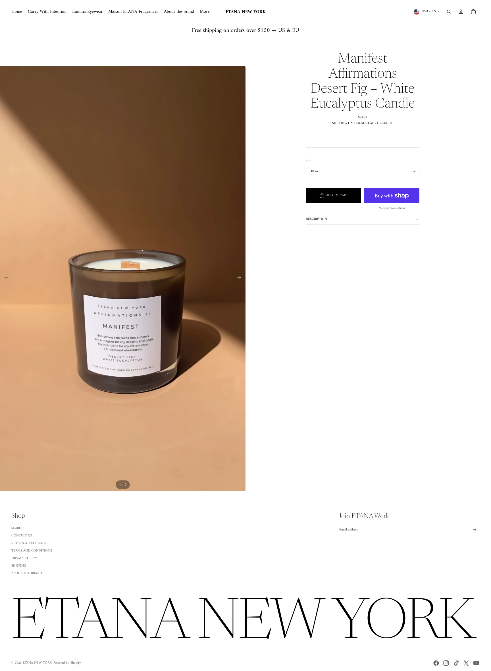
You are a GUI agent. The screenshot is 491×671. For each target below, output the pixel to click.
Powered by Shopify (67, 663)
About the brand (26, 573)
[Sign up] (475, 530)
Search (17, 528)
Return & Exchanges (29, 543)
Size (308, 161)
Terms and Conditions (31, 551)
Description (316, 219)
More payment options (392, 208)
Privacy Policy (24, 558)
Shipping (18, 566)
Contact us (21, 536)
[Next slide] (241, 278)
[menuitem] (16, 11)
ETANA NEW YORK (37, 663)
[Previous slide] (4, 278)
